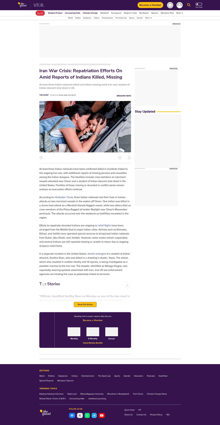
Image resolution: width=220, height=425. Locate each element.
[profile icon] (179, 5)
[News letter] (170, 5)
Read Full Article (85, 304)
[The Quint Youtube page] (102, 416)
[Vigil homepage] (39, 5)
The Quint (44, 95)
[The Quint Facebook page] (72, 416)
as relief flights (103, 225)
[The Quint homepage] (22, 5)
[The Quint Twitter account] (80, 416)
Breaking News (124, 96)
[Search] (189, 5)
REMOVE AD (176, 24)
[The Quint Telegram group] (94, 416)
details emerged (96, 253)
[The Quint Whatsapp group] (87, 416)
